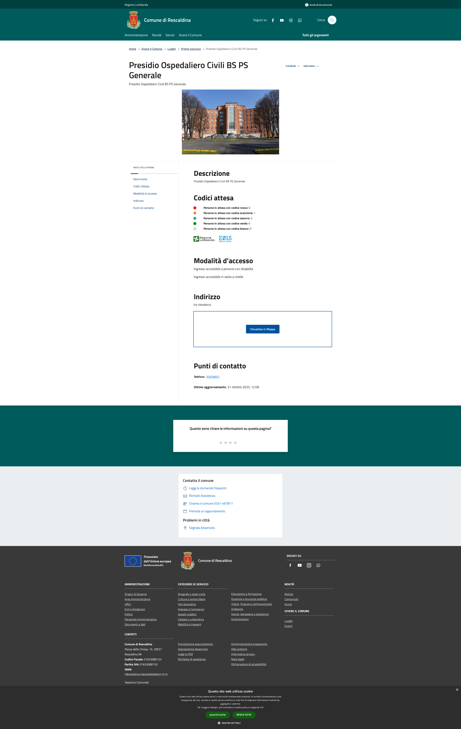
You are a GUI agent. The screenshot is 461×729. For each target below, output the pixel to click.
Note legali (237, 659)
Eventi (288, 626)
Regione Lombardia (136, 5)
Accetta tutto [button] (218, 715)
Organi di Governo (136, 594)
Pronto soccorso (191, 49)
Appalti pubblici (187, 614)
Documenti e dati (135, 624)
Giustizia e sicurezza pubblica (249, 599)
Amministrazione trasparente (249, 644)
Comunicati (291, 599)
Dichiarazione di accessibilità (248, 664)
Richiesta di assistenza (192, 659)
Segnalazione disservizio (193, 649)
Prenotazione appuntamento (195, 644)
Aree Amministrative (137, 599)
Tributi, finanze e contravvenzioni (251, 604)
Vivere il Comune (152, 49)
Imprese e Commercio (191, 609)
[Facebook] (271, 19)
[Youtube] (280, 19)
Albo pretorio (239, 649)
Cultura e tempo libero (191, 599)
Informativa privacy (243, 654)
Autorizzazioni (240, 619)
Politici (129, 614)
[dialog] (230, 707)
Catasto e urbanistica (191, 619)
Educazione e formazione (246, 594)
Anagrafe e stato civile (191, 594)
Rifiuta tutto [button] (244, 714)
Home (132, 49)
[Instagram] (289, 19)
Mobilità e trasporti (189, 624)
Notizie (289, 594)
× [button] (457, 689)
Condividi (291, 66)
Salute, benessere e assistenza (250, 614)
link (261, 707)
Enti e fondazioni (135, 609)
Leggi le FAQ (185, 654)
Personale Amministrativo (140, 619)
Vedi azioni (309, 66)
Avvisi (288, 604)
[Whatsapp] (298, 19)
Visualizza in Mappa (262, 329)
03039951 (213, 376)
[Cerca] (332, 20)
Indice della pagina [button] (143, 167)
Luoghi (171, 49)
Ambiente (237, 609)
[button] (230, 723)
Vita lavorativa (187, 604)
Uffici (128, 604)
